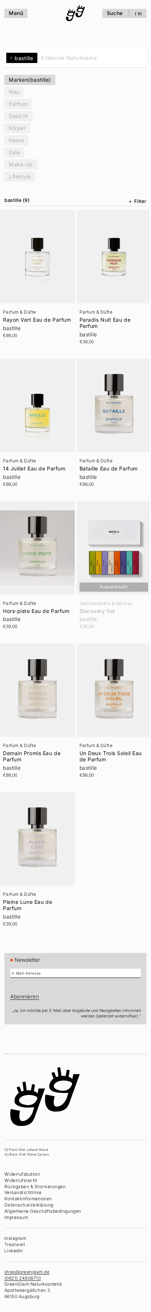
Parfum (18, 104)
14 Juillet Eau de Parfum (34, 464)
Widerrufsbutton (22, 1174)
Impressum (16, 1217)
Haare (16, 140)
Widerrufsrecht (20, 1180)
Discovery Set (96, 604)
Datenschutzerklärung (29, 1205)
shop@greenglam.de (26, 1271)
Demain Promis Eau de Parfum (31, 747)
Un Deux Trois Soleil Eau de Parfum (109, 747)
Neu (14, 92)
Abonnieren (24, 996)
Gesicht (18, 116)
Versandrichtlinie (22, 1192)
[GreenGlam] (73, 13)
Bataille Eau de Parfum (107, 464)
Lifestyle (20, 176)
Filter (136, 201)
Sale (14, 152)
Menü (16, 13)
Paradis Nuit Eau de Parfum (103, 321)
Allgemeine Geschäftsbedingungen (42, 1210)
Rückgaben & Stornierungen (35, 1186)
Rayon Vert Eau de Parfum (27, 321)
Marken (30, 80)
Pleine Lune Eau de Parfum (27, 894)
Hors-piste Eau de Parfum (36, 604)
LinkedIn (13, 1250)
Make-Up (21, 164)
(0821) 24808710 (22, 1277)
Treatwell (14, 1244)
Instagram (15, 1238)
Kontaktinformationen (28, 1198)
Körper (17, 128)
